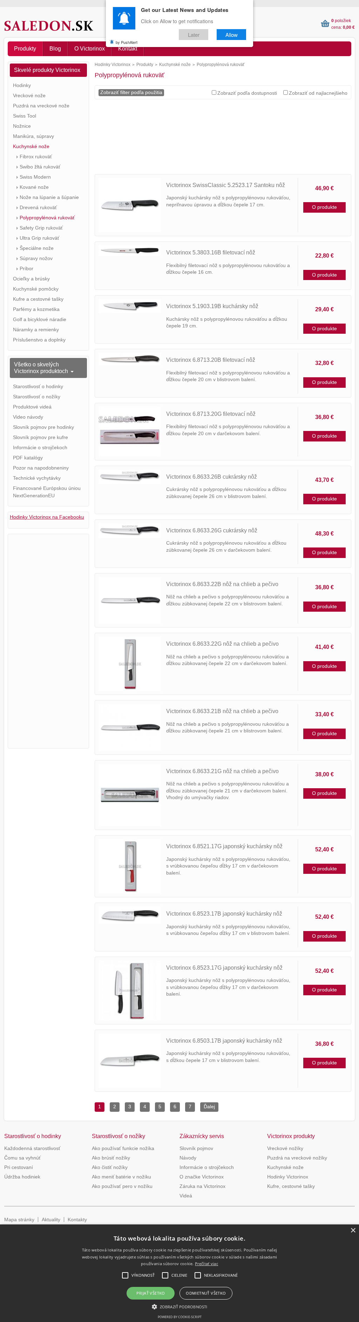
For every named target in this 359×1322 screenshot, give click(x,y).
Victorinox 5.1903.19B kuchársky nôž (212, 306)
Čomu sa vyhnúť (22, 1158)
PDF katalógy (28, 457)
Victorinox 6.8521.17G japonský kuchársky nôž (224, 846)
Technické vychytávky (37, 478)
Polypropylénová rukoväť (47, 217)
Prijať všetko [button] (150, 1293)
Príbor (26, 268)
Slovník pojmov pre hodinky (43, 427)
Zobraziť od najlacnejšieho (318, 93)
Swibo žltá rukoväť (40, 167)
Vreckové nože (29, 95)
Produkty (25, 49)
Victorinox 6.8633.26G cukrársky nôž (211, 530)
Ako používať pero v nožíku (122, 1186)
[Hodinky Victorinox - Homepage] (55, 26)
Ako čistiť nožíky (110, 1167)
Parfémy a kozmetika (36, 309)
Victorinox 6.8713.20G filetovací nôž (211, 414)
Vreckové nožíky (285, 1148)
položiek (341, 20)
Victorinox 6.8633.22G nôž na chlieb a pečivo (222, 644)
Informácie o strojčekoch (40, 447)
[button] (179, 1306)
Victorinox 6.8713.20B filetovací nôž (210, 360)
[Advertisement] (223, 139)
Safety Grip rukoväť (41, 228)
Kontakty (77, 1219)
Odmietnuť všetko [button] (206, 1293)
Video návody (28, 417)
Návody (188, 1158)
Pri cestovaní (18, 1167)
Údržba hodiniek (22, 1177)
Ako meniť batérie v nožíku (121, 1177)
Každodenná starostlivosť (32, 1148)
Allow (231, 34)
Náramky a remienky (36, 329)
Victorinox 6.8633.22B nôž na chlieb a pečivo (222, 584)
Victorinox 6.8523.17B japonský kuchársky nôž (224, 914)
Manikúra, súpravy (33, 136)
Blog (55, 49)
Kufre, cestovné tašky (291, 1186)
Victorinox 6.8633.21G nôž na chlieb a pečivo (222, 771)
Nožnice (22, 126)
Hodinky (22, 85)
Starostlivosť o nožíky (36, 396)
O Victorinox (89, 49)
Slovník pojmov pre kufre (40, 437)
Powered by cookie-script (180, 1317)
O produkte (324, 207)
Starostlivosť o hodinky (38, 386)
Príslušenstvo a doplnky (39, 340)
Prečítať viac (206, 1263)
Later (193, 34)
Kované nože (34, 187)
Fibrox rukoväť (36, 156)
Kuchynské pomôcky (36, 289)
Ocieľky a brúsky (31, 278)
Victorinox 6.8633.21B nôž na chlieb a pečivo (222, 711)
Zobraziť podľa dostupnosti (247, 93)
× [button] (352, 1230)
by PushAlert (126, 42)
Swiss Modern (35, 177)
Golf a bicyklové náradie (39, 319)
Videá (186, 1195)
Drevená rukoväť (38, 207)
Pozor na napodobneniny (41, 468)
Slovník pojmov (196, 1148)
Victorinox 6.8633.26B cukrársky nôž (211, 477)
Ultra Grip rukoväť (39, 238)
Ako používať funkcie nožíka (123, 1148)
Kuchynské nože (175, 64)
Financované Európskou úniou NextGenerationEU (47, 491)
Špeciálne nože (37, 248)
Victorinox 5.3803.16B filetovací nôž (210, 252)
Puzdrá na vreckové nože (41, 105)
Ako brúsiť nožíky (111, 1158)
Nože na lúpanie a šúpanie (49, 197)
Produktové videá (32, 407)
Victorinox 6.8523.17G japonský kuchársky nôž (224, 968)
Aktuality (51, 1219)
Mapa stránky (19, 1219)
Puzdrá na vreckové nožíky (297, 1158)
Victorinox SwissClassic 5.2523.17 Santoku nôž (225, 185)
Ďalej (209, 1106)
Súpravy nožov (36, 258)
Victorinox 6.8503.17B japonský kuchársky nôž (224, 1041)
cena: (343, 27)
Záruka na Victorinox (202, 1186)
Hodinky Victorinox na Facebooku (47, 517)
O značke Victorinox (202, 1177)
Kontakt (127, 49)
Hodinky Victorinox (112, 64)
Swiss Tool (24, 116)
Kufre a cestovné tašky (38, 299)
